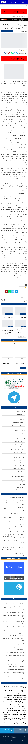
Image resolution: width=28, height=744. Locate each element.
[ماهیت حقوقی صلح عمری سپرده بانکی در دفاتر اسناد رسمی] (20, 323)
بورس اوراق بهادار (19, 435)
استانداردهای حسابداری (18, 460)
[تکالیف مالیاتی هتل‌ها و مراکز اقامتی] (20, 310)
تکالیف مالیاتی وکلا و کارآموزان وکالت (16, 531)
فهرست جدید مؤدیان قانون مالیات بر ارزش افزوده (14, 528)
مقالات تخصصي (19, 427)
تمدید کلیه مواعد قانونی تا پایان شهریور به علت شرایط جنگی (13, 622)
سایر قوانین (21, 462)
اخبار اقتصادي (23, 326)
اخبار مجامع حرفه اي (19, 411)
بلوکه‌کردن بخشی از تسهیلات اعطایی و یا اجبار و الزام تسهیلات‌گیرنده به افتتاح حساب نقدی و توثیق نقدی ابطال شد (13, 549)
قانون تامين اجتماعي (19, 471)
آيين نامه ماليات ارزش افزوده (17, 443)
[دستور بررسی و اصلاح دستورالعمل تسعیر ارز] (7, 310)
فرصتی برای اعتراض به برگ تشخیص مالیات (15, 544)
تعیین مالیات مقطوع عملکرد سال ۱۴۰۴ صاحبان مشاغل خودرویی (13, 639)
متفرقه (21, 433)
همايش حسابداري (19, 487)
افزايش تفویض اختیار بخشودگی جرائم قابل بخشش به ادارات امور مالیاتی (13, 648)
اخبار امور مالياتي (22, 313)
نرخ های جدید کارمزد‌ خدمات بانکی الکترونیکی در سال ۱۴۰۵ (13, 660)
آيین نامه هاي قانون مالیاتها (9, 313)
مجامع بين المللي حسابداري (17, 425)
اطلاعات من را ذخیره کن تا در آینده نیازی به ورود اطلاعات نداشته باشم (14, 364)
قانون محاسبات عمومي (18, 479)
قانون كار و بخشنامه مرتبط (17, 476)
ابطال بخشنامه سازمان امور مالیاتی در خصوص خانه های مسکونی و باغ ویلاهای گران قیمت (14, 665)
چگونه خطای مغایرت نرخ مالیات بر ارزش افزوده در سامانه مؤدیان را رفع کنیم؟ (14, 673)
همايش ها (22, 484)
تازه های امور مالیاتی (19, 438)
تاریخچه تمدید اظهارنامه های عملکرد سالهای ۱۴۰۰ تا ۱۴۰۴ (14, 677)
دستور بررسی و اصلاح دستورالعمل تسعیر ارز (15, 499)
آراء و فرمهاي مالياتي (18, 441)
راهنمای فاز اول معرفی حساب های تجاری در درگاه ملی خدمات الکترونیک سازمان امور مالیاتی (13, 634)
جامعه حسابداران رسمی (18, 422)
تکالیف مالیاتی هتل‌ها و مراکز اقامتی (17, 497)
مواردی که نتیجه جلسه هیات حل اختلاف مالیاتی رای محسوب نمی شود (14, 643)
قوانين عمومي (20, 481)
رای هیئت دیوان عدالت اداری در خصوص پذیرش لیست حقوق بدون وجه (13, 627)
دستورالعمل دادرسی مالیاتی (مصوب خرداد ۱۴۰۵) (14, 652)
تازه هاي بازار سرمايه (19, 430)
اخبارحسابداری (20, 414)
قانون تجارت (20, 473)
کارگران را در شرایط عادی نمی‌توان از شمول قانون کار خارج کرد (21, 300)
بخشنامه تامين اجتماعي (18, 468)
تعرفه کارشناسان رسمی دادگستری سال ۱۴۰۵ (15, 669)
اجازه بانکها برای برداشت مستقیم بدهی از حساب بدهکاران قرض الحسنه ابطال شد (14, 656)
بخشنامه (6, 697)
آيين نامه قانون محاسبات (18, 465)
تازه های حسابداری (20, 454)
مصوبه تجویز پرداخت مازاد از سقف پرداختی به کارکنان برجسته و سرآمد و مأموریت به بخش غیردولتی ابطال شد (13, 508)
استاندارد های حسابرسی (18, 457)
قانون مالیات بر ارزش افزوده (17, 449)
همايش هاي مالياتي (19, 489)
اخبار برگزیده (11, 326)
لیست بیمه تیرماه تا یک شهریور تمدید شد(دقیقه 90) (14, 630)
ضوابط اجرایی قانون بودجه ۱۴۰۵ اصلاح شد (15, 521)
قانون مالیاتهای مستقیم (18, 452)
